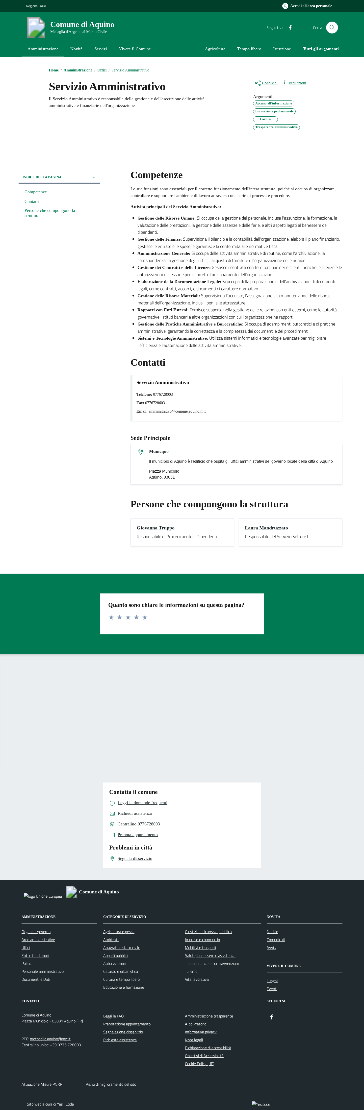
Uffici (26, 947)
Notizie (272, 932)
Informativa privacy (201, 1032)
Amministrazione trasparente (209, 1016)
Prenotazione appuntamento (127, 1024)
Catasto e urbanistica (120, 971)
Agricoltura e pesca (118, 932)
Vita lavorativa (197, 979)
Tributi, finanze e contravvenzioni (212, 963)
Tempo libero (249, 48)
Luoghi (272, 981)
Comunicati (276, 940)
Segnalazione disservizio (123, 1032)
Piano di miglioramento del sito (111, 1084)
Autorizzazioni (114, 963)
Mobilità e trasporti (200, 947)
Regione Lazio (36, 5)
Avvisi (271, 947)
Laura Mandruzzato (266, 527)
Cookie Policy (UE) (199, 1064)
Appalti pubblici (115, 955)
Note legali (194, 1040)
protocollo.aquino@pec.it (50, 1039)
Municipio (159, 451)
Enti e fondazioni (35, 955)
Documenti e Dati (36, 979)
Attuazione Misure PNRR (42, 1084)
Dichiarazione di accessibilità (208, 1048)
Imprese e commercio (202, 940)
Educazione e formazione (123, 987)
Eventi (272, 989)
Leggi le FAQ (113, 1016)
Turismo (191, 971)
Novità (76, 48)
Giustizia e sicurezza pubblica (208, 932)
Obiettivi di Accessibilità (204, 1056)
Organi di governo (36, 932)
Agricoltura (215, 48)
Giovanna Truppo (156, 527)
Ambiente (111, 940)
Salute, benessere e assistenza (210, 955)
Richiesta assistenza (120, 1040)
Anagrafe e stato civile (121, 947)
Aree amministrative (38, 940)
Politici (27, 963)
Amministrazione (42, 48)
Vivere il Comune (135, 48)
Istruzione (282, 48)
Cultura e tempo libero (121, 979)
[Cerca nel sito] (332, 27)
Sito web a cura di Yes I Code (50, 1104)
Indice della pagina (42, 177)
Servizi (100, 48)
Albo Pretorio (195, 1024)
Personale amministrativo (43, 971)
